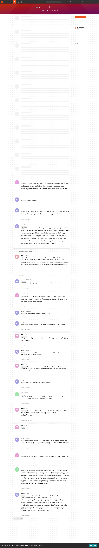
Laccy (23, 428)
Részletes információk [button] (36, 545)
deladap (24, 282)
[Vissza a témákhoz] (2, 2)
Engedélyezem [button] (93, 545)
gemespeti (24, 227)
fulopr (23, 183)
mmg (23, 313)
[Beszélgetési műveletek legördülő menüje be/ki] (84, 17)
